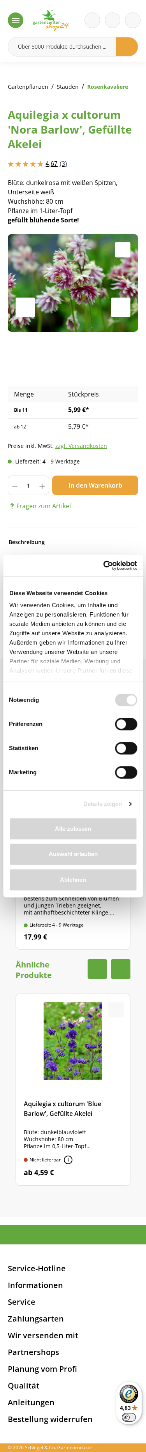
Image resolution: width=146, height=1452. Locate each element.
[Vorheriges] (25, 307)
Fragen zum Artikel (43, 506)
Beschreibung (27, 542)
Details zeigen (102, 803)
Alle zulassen (73, 828)
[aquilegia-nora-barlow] (73, 283)
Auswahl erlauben (73, 854)
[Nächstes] (120, 307)
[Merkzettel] (92, 20)
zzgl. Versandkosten (81, 445)
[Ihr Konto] (133, 20)
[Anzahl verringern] (14, 485)
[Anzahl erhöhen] (42, 485)
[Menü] (15, 20)
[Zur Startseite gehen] (51, 20)
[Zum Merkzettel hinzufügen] (122, 249)
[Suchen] (127, 46)
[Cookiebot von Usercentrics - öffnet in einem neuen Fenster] (104, 565)
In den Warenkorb (95, 485)
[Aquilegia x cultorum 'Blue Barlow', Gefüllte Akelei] (73, 1089)
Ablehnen (73, 879)
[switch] (126, 724)
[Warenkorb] (112, 20)
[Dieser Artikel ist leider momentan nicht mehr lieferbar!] (68, 1160)
